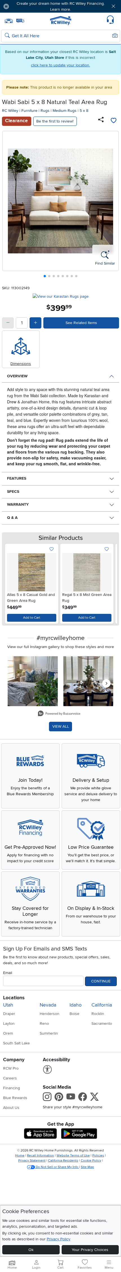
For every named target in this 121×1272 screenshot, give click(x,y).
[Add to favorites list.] (51, 549)
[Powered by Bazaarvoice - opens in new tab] (59, 714)
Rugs (45, 110)
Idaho (76, 1005)
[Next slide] (112, 206)
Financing (11, 1088)
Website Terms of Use (73, 1155)
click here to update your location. (60, 65)
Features (16, 478)
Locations (13, 998)
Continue (101, 981)
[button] (23, 6)
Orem (8, 1033)
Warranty (18, 504)
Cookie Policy (91, 1160)
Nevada (48, 1005)
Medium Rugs (65, 110)
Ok (30, 1249)
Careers (10, 1078)
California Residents (63, 1160)
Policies (98, 1155)
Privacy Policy (58, 1239)
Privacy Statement (32, 1160)
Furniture (29, 110)
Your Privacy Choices (90, 1249)
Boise (74, 1013)
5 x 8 (84, 110)
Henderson (49, 1013)
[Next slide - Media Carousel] (106, 683)
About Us (11, 1107)
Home (19, 1155)
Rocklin (97, 1013)
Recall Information (40, 1155)
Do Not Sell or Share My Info (57, 1167)
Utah (8, 1005)
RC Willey (10, 110)
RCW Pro (11, 1068)
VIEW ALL (60, 726)
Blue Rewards (15, 1097)
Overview (17, 376)
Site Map (87, 1167)
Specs (13, 491)
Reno (44, 1023)
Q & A (12, 517)
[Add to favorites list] (113, 121)
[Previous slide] (9, 206)
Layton (9, 1023)
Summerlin (49, 1033)
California (101, 1005)
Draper (9, 1013)
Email (7, 972)
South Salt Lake (16, 1043)
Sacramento (101, 1023)
